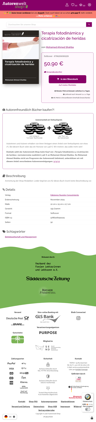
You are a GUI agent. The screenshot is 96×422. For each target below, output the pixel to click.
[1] (54, 161)
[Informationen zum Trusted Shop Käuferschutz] (48, 389)
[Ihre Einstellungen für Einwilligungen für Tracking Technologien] (92, 418)
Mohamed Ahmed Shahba (60, 47)
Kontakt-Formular (81, 369)
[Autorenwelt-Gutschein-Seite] (17, 343)
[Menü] (92, 394)
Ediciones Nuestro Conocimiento (64, 195)
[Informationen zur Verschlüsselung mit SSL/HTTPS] (48, 365)
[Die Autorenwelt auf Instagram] (78, 319)
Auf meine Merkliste (67, 85)
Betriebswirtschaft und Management (20, 237)
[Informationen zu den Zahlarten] (11, 364)
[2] (57, 161)
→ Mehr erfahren (44, 16)
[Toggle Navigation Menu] (89, 5)
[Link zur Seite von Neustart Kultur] (78, 382)
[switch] (87, 409)
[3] (59, 161)
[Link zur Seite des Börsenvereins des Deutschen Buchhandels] (78, 398)
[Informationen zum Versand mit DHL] (17, 325)
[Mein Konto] (67, 5)
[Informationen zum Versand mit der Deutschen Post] (17, 319)
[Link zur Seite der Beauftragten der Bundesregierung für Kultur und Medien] (78, 394)
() (75, 5)
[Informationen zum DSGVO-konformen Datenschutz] (48, 377)
